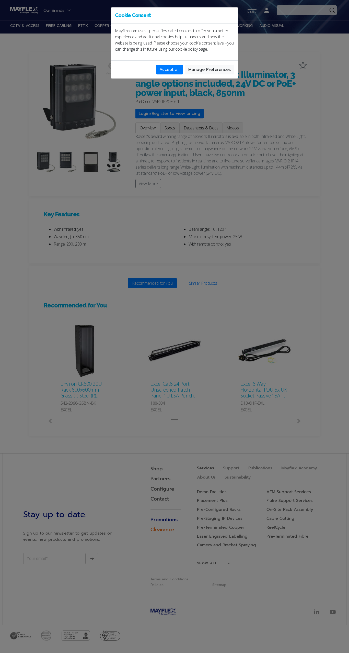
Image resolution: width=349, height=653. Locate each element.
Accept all (169, 70)
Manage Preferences (209, 70)
